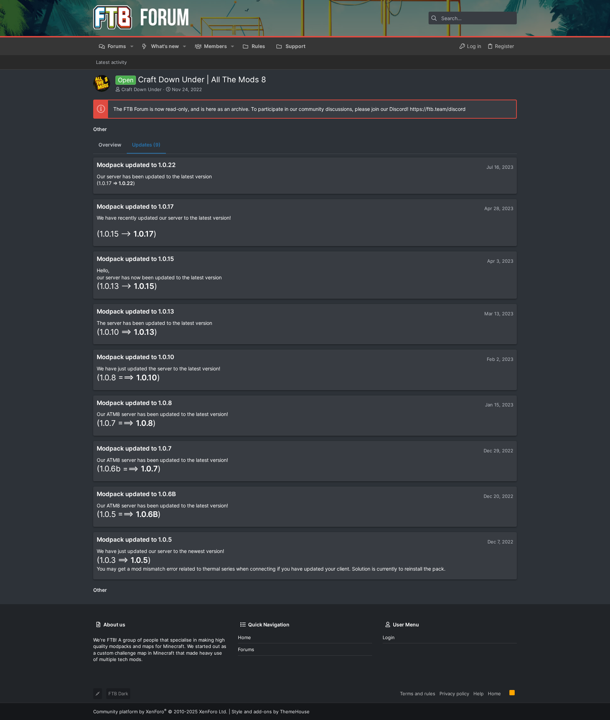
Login (389, 637)
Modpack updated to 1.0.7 (134, 448)
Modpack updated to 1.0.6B (136, 494)
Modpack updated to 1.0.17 (135, 206)
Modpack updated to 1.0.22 (136, 164)
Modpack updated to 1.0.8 (134, 402)
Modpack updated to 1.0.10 (135, 357)
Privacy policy (454, 693)
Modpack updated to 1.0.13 (135, 311)
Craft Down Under (141, 89)
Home (244, 637)
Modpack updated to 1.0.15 (135, 258)
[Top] (505, 693)
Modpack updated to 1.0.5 (134, 539)
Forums (246, 649)
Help (478, 693)
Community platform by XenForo (160, 711)
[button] (131, 46)
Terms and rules (417, 693)
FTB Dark (118, 693)
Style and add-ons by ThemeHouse (271, 711)
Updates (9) (146, 145)
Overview (109, 145)
